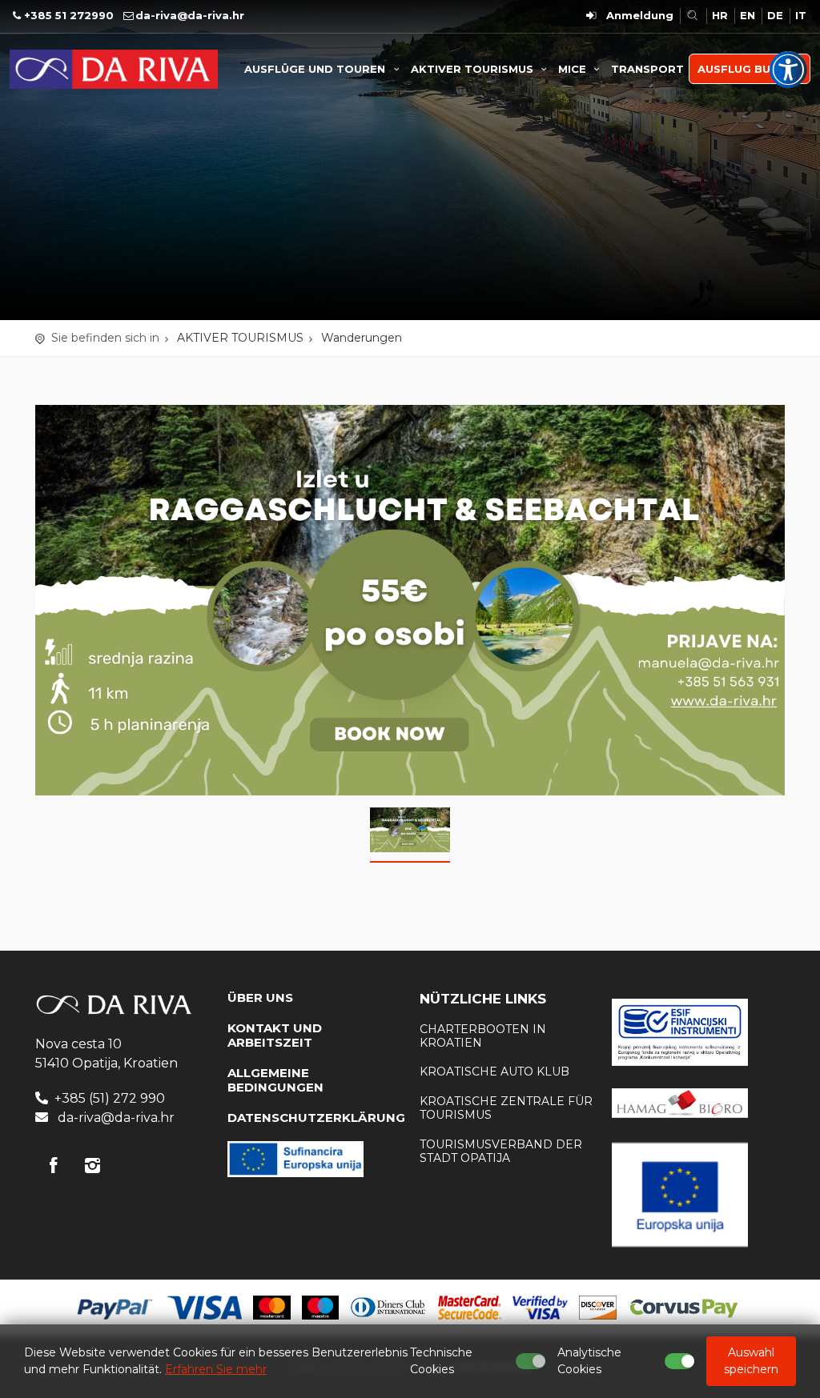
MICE (573, 68)
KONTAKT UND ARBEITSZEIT (274, 1035)
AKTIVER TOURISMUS (474, 68)
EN (747, 15)
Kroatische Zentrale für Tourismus (506, 1108)
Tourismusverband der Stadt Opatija (501, 1151)
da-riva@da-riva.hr (189, 15)
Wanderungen (361, 337)
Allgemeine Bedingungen (275, 1080)
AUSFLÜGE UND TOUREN (316, 68)
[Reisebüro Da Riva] (114, 68)
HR (720, 15)
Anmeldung (639, 15)
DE (775, 15)
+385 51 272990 (69, 15)
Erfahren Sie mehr (216, 1369)
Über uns (260, 997)
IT (800, 15)
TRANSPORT (647, 68)
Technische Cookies (441, 1360)
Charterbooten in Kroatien (483, 1036)
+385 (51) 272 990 (109, 1098)
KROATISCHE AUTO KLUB (494, 1071)
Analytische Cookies (589, 1360)
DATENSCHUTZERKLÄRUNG (316, 1117)
